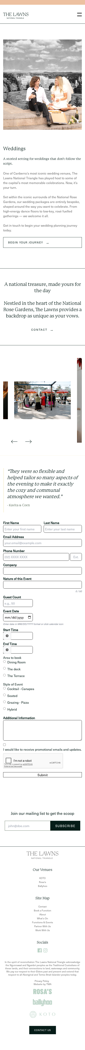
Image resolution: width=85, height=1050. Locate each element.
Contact (42, 906)
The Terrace (16, 675)
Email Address (13, 536)
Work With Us (42, 930)
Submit (43, 774)
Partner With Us (42, 926)
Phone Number (14, 550)
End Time (10, 643)
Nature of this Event (17, 578)
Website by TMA (42, 984)
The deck (14, 669)
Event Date (11, 611)
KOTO (42, 878)
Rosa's (42, 882)
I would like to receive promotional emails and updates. (42, 749)
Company (10, 564)
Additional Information (19, 717)
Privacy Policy (42, 980)
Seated (12, 695)
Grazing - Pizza (18, 702)
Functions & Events (42, 922)
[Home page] (15, 16)
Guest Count (12, 596)
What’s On (42, 918)
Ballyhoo (42, 886)
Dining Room (16, 662)
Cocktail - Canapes (20, 689)
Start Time (10, 629)
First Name (11, 522)
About (42, 914)
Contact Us (42, 1030)
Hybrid (12, 709)
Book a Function (42, 910)
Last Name (51, 522)
